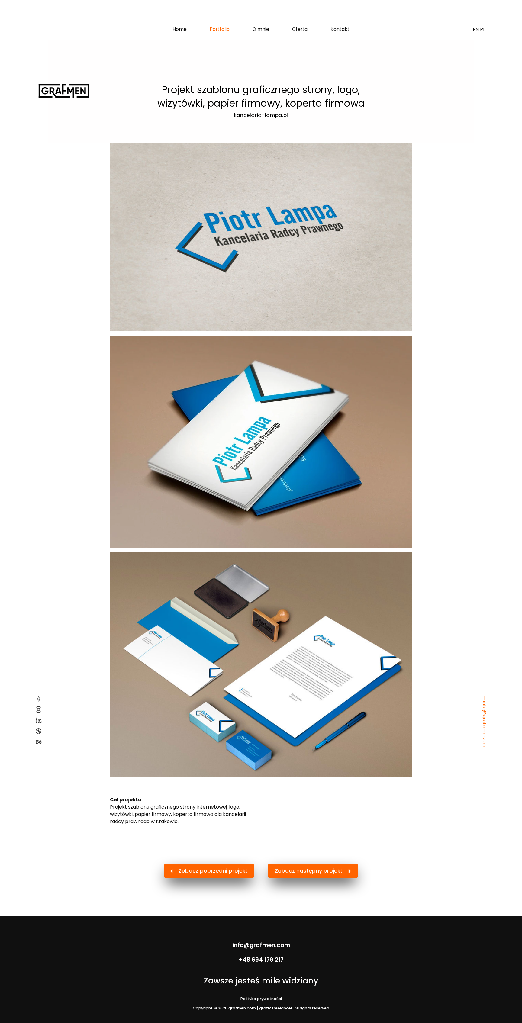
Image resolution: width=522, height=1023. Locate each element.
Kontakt (340, 29)
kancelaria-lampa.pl (261, 115)
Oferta (300, 29)
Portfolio (220, 29)
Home (179, 29)
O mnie (261, 29)
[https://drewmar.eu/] (261, 441)
